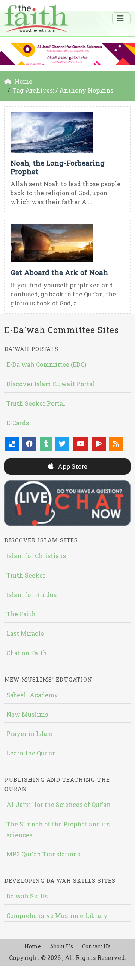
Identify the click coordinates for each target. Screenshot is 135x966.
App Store (71, 466)
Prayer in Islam (29, 733)
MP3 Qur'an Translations (43, 854)
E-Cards (17, 423)
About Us (61, 946)
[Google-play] (99, 444)
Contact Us (96, 946)
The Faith (21, 614)
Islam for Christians (36, 556)
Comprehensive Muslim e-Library (57, 915)
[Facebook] (29, 444)
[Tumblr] (46, 444)
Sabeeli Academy (32, 695)
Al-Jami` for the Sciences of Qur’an (58, 804)
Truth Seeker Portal (35, 403)
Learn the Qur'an (31, 753)
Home (32, 946)
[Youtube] (80, 444)
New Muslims (27, 714)
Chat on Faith (26, 653)
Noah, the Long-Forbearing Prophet (57, 167)
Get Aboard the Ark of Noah (59, 272)
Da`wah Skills (27, 896)
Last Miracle (25, 633)
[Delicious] (12, 444)
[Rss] (116, 444)
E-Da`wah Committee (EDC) (46, 364)
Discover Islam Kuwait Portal (50, 384)
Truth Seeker (25, 575)
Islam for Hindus (31, 595)
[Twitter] (62, 444)
